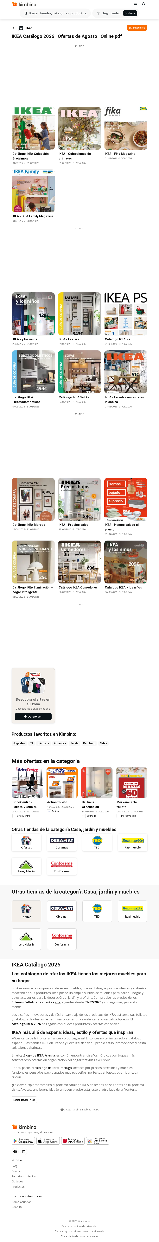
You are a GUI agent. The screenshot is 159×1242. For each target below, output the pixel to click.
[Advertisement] (79, 75)
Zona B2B (18, 1207)
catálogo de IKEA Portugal (54, 1068)
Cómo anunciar (21, 1202)
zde (57, 1002)
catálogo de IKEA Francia (37, 1055)
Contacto (17, 1171)
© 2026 (79, 1221)
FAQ (14, 1166)
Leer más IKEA (24, 1100)
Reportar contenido (24, 1176)
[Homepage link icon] (62, 1109)
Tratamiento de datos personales (79, 1236)
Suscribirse (139, 27)
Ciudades (17, 1181)
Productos (18, 1186)
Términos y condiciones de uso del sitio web (79, 1231)
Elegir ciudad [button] (111, 13)
